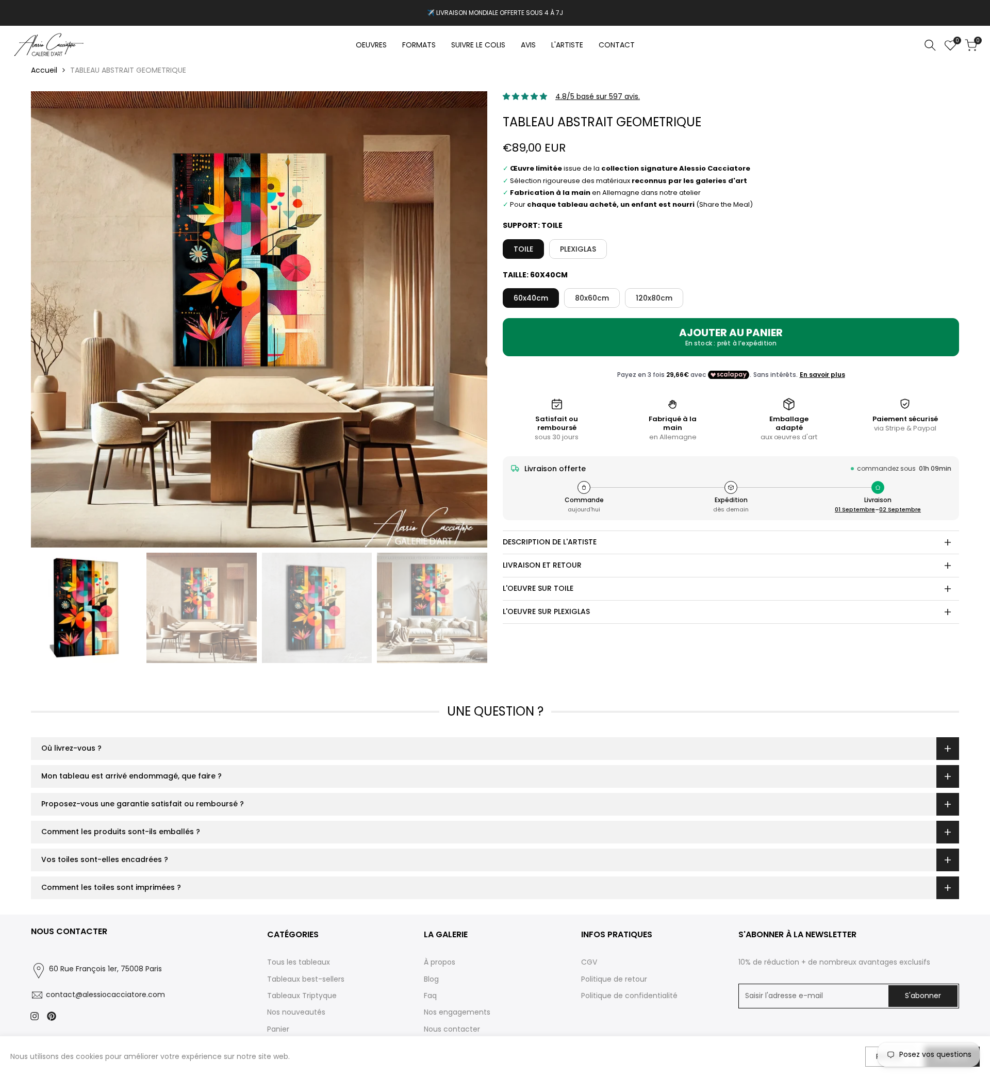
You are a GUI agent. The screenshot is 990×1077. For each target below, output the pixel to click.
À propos (439, 962)
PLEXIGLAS (578, 249)
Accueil (44, 70)
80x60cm (592, 298)
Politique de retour (614, 979)
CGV (589, 962)
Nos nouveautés (296, 1012)
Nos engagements (457, 1012)
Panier (278, 1029)
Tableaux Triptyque (302, 995)
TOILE (523, 249)
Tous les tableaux (298, 962)
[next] (466, 319)
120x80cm (654, 298)
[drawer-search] (930, 45)
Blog (431, 979)
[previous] (51, 319)
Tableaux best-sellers (305, 979)
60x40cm (531, 298)
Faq (430, 995)
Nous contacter (452, 1029)
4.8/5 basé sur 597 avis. (597, 96)
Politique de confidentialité (629, 995)
